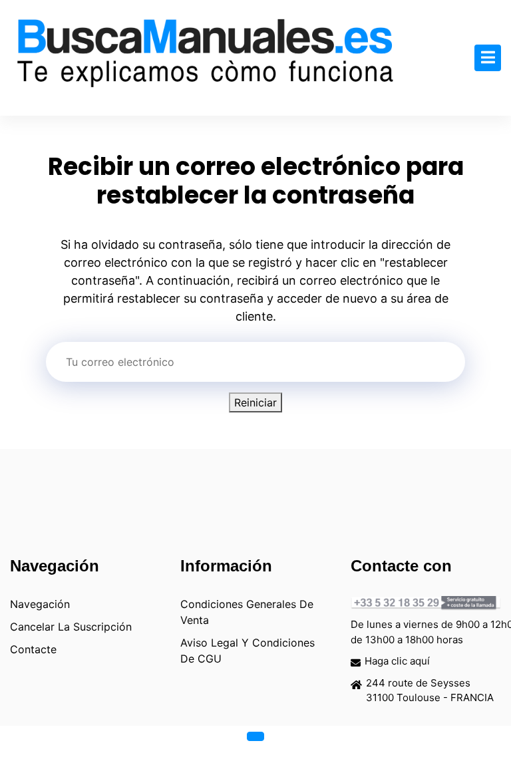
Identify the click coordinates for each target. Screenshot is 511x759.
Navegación (40, 604)
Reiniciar (255, 402)
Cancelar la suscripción (71, 626)
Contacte (33, 649)
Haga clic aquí (397, 661)
